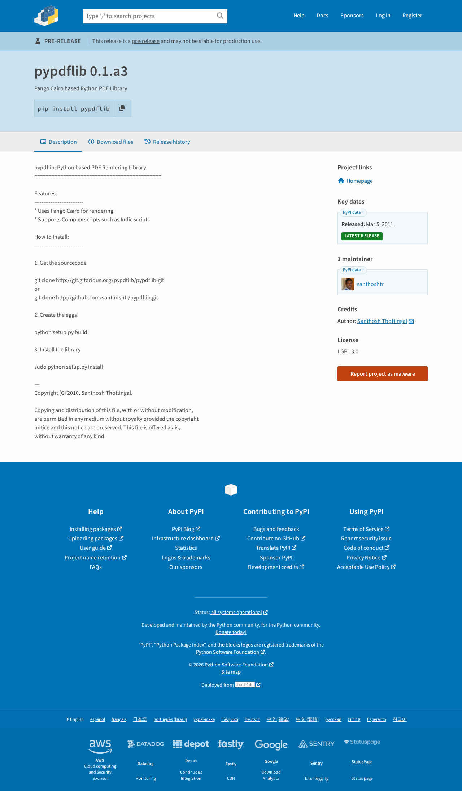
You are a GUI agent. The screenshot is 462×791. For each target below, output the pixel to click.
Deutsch (252, 720)
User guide (93, 548)
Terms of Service (363, 529)
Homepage (359, 181)
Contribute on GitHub (273, 539)
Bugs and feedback (276, 529)
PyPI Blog (183, 529)
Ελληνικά (229, 720)
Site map (231, 672)
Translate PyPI (273, 548)
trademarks (297, 645)
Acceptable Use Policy (363, 567)
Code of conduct (363, 548)
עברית (354, 720)
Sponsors (352, 16)
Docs (322, 16)
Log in (383, 16)
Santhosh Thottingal (382, 321)
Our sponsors (185, 567)
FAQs (96, 567)
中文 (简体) (278, 720)
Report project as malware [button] (382, 374)
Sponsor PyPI (276, 558)
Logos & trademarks (186, 558)
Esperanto (376, 720)
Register (412, 16)
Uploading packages (92, 539)
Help (299, 16)
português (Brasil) (170, 720)
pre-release (146, 41)
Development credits (273, 567)
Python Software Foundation (227, 652)
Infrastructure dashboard (183, 539)
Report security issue (366, 539)
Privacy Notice (363, 558)
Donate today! (231, 632)
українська (204, 720)
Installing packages (93, 529)
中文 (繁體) (307, 720)
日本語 (140, 720)
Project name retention (93, 558)
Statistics (186, 548)
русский (333, 720)
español (97, 720)
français (119, 720)
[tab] (58, 142)
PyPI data (352, 212)
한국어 (400, 720)
